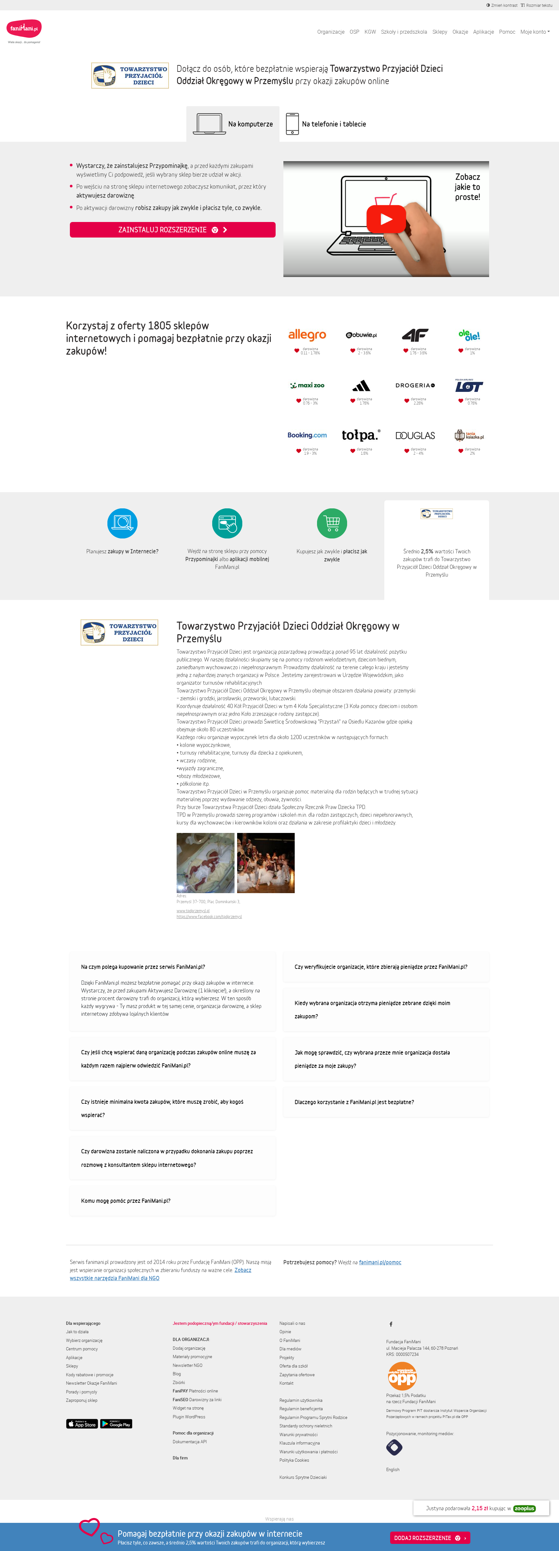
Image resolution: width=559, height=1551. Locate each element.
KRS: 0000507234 (402, 1354)
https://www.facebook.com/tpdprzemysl (209, 916)
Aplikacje (483, 31)
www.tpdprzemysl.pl (193, 910)
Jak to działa (77, 1332)
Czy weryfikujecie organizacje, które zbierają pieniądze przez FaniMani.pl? (381, 966)
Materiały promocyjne (192, 1356)
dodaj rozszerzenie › (430, 1537)
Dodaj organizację (189, 1348)
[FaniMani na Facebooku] (389, 1324)
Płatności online (195, 1391)
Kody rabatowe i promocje (90, 1375)
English (393, 1469)
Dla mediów (290, 1349)
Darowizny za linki (197, 1399)
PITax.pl (449, 1416)
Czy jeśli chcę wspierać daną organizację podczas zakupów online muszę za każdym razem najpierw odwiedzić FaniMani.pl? (168, 1059)
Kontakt (286, 1383)
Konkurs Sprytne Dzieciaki (303, 1477)
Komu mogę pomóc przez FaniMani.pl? (125, 1200)
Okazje (460, 31)
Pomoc (507, 31)
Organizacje (331, 31)
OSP (354, 31)
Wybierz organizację (84, 1340)
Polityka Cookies (294, 1460)
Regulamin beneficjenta (301, 1409)
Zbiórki (179, 1382)
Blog (177, 1374)
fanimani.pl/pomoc (380, 1262)
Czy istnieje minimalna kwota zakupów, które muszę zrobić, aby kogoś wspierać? (162, 1108)
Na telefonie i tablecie (334, 124)
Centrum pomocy (82, 1349)
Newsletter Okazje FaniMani (91, 1383)
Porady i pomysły (81, 1392)
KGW (370, 31)
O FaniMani (290, 1340)
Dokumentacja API (190, 1442)
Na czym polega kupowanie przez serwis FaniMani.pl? (143, 966)
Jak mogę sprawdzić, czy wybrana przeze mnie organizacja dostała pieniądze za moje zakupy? (372, 1059)
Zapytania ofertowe (297, 1375)
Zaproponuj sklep (81, 1400)
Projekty (287, 1357)
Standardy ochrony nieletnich (306, 1426)
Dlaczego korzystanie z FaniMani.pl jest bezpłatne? (354, 1102)
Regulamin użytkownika (301, 1400)
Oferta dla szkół (294, 1366)
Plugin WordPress (189, 1417)
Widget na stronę (188, 1408)
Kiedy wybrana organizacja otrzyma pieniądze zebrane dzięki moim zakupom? (372, 1010)
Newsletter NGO (188, 1365)
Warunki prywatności (299, 1434)
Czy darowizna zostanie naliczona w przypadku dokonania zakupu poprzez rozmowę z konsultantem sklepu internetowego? (167, 1158)
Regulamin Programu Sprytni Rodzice (313, 1417)
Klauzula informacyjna (300, 1443)
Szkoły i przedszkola (404, 31)
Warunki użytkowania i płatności (309, 1452)
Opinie (285, 1332)
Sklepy (440, 31)
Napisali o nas (292, 1323)
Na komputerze (250, 124)
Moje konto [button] (533, 31)
